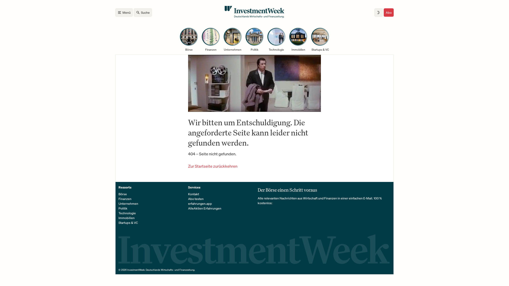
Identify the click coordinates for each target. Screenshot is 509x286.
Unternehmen (128, 203)
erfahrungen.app (200, 203)
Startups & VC (128, 222)
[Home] (254, 16)
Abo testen (196, 199)
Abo (389, 12)
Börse (123, 194)
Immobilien (127, 218)
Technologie (127, 213)
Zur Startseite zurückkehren (212, 166)
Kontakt (193, 194)
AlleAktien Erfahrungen (204, 208)
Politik (123, 208)
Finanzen (125, 199)
